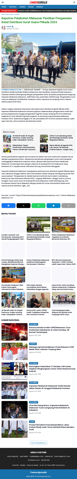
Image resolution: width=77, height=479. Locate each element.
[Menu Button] (3, 2)
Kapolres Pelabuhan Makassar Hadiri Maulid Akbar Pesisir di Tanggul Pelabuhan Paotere (49, 387)
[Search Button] (74, 2)
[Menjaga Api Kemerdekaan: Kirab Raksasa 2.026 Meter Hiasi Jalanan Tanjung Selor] (15, 351)
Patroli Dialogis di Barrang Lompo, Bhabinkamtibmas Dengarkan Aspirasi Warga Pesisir (13, 262)
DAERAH (22, 7)
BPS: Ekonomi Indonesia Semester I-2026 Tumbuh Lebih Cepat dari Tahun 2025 (63, 262)
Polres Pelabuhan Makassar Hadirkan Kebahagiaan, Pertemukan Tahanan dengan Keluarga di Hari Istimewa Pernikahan (38, 262)
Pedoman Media (32, 465)
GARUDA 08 (49, 456)
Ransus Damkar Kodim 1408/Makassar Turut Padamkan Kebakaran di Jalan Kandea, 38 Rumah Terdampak (49, 329)
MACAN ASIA (45, 460)
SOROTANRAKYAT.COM (62, 456)
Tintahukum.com (34, 460)
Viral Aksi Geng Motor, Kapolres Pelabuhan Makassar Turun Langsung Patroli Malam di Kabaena (49, 407)
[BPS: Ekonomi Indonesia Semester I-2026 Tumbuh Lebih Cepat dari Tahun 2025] (63, 250)
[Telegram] (38, 205)
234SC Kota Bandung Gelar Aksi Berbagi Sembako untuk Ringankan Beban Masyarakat (61, 138)
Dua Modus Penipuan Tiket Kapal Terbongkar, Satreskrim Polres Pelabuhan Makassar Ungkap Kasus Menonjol (13, 287)
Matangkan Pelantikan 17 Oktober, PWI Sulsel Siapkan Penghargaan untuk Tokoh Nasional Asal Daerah (52, 368)
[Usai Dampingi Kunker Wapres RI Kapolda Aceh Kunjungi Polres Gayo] (63, 300)
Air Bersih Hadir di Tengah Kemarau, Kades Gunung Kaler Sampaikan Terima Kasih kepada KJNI (23, 138)
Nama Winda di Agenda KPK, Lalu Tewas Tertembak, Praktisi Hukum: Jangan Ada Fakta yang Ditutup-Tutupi (61, 147)
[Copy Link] (68, 205)
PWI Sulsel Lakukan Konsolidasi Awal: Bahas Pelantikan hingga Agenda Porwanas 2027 (37, 287)
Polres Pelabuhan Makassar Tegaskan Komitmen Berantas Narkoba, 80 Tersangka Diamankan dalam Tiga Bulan (63, 237)
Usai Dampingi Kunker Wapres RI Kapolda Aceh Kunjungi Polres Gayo (62, 312)
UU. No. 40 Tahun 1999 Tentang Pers (52, 465)
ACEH (32, 422)
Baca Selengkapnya (38, 443)
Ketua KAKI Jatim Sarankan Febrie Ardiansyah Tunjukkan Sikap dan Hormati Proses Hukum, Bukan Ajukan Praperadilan (63, 287)
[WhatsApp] (54, 205)
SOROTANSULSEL (12, 456)
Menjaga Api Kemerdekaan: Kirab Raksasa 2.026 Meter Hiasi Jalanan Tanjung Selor (51, 348)
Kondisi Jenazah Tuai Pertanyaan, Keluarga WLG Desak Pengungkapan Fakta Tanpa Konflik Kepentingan (13, 237)
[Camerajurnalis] (38, 2)
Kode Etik (15, 465)
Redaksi (22, 465)
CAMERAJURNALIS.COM (11, 90)
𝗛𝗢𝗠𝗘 (4, 7)
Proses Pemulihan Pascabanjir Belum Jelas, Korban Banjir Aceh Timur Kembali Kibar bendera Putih (51, 427)
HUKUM (30, 7)
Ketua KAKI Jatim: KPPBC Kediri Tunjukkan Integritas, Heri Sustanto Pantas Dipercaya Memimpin (38, 312)
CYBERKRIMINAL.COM (36, 456)
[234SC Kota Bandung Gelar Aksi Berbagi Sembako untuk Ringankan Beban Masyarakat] (44, 139)
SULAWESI (33, 324)
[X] (24, 205)
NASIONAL (13, 7)
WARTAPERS (24, 456)
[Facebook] (9, 205)
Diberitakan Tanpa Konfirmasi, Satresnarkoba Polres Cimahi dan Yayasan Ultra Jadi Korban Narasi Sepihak (24, 147)
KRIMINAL (39, 7)
